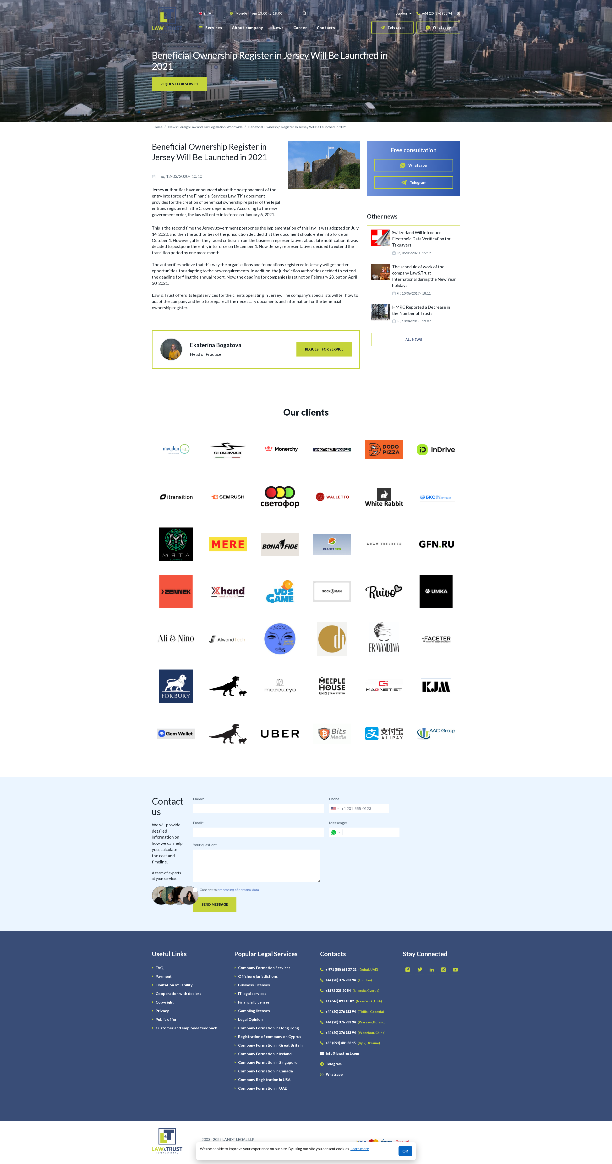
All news (413, 339)
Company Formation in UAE (262, 1088)
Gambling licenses (254, 1010)
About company (247, 27)
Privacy (162, 1010)
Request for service (179, 84)
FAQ (160, 967)
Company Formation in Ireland (265, 1053)
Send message (215, 904)
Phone (334, 798)
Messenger (338, 822)
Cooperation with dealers (178, 993)
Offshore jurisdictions (258, 976)
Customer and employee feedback (186, 1028)
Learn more (359, 1148)
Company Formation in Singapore (267, 1062)
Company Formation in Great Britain (270, 1045)
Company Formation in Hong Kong (268, 1028)
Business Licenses (254, 985)
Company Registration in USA (264, 1079)
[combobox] (334, 808)
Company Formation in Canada (265, 1071)
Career (300, 27)
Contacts (326, 27)
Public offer (166, 1019)
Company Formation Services (264, 967)
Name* (198, 798)
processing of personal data (238, 890)
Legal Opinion (250, 1019)
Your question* (205, 844)
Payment (164, 976)
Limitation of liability (174, 985)
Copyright (165, 1002)
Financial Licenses (254, 1002)
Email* (198, 822)
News (278, 27)
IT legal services (252, 993)
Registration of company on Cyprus (269, 1036)
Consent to (208, 890)
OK (405, 1151)
